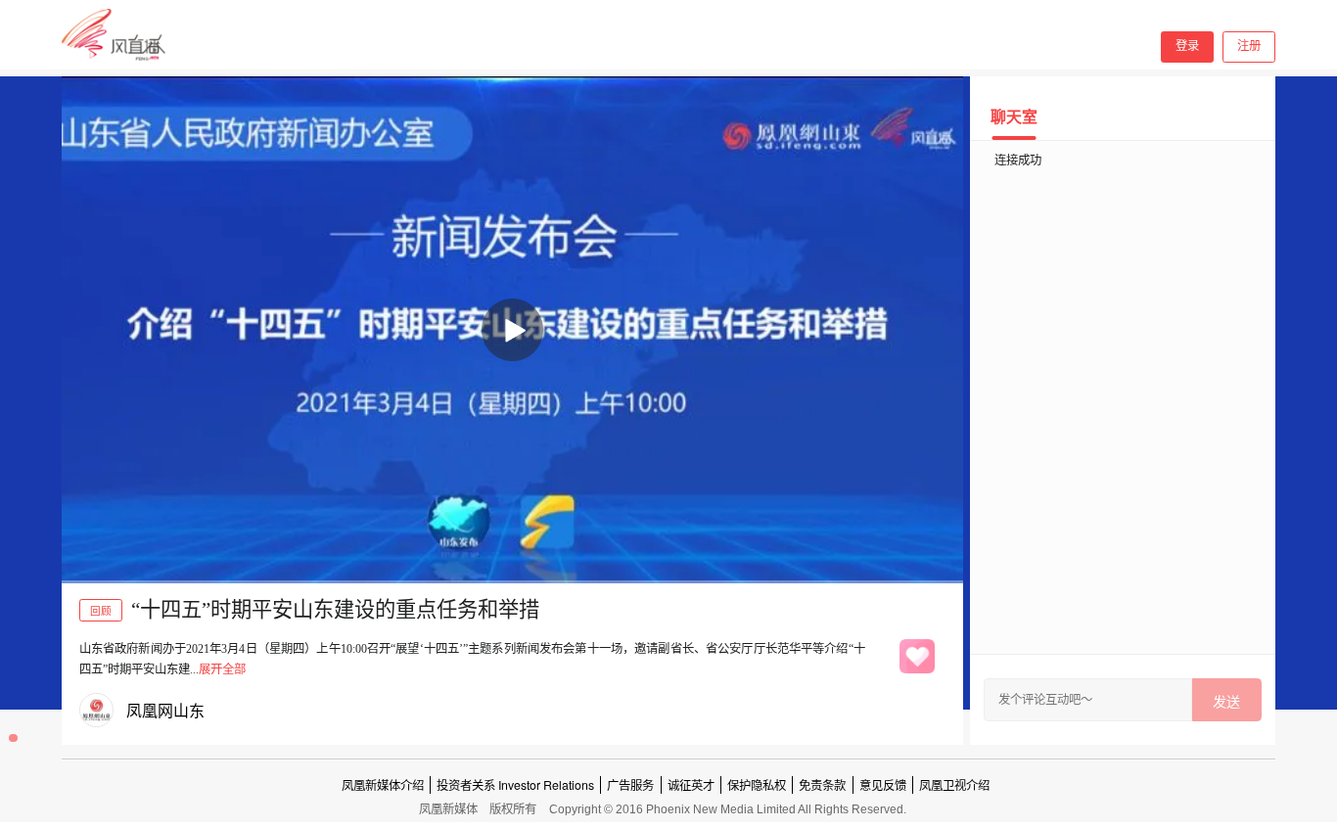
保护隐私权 (756, 785)
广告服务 (630, 785)
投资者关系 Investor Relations (515, 785)
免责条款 (822, 785)
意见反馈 (882, 785)
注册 (1249, 46)
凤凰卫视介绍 (954, 785)
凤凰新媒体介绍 (383, 785)
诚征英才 (691, 785)
